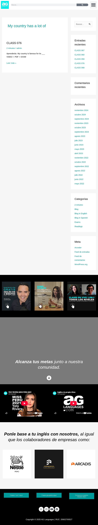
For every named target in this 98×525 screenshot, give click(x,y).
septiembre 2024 (82, 119)
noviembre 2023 (81, 123)
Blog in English (81, 213)
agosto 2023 (80, 136)
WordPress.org (81, 264)
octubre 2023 (80, 127)
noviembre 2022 (81, 158)
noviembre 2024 (81, 110)
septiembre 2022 (82, 166)
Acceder (78, 248)
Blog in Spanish (81, 218)
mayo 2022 (79, 184)
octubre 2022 (80, 162)
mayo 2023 (79, 149)
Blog (76, 209)
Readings (78, 226)
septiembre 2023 (82, 132)
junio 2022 (79, 179)
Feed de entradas (82, 252)
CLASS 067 (79, 50)
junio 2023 (79, 145)
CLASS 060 (79, 55)
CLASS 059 (79, 59)
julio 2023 (79, 140)
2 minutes (11, 48)
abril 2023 (79, 153)
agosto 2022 (80, 171)
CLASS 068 (79, 68)
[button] (93, 4)
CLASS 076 (14, 43)
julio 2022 (79, 175)
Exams (77, 222)
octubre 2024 (80, 115)
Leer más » (11, 62)
